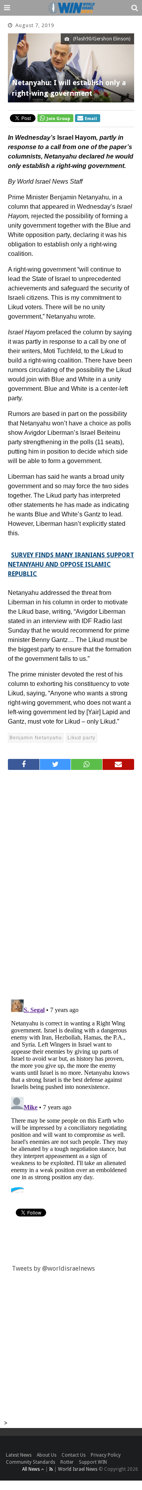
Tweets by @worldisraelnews (53, 1268)
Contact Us (74, 1455)
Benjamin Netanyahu (35, 737)
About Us (46, 1455)
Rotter (67, 1462)
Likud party (81, 737)
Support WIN (93, 1462)
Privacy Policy (106, 1455)
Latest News (19, 1455)
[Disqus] (71, 881)
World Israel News (77, 1469)
